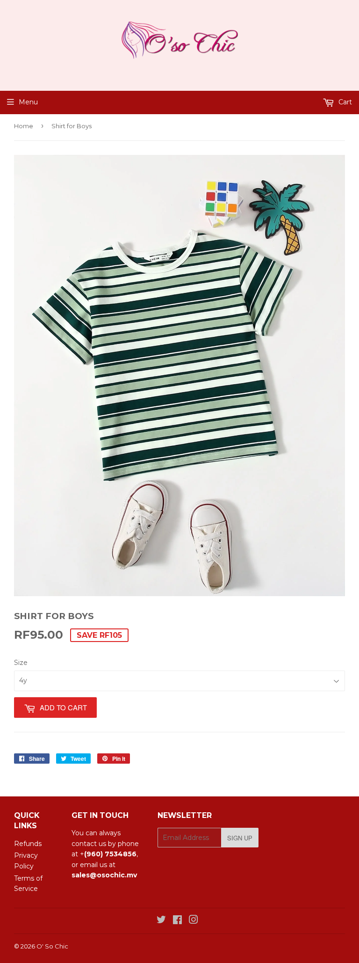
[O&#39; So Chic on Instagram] (193, 921)
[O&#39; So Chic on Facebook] (177, 921)
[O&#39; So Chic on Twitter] (161, 921)
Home (23, 126)
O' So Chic (52, 946)
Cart (344, 102)
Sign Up (239, 837)
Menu (28, 102)
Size (21, 662)
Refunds (28, 843)
